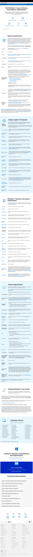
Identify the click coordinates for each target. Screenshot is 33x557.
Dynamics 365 (2, 541)
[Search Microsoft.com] (3, 1)
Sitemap (2, 554)
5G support (3, 206)
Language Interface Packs (14, 441)
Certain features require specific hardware (7, 109)
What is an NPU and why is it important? (10, 488)
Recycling (23, 554)
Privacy (9, 554)
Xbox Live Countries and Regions (13, 274)
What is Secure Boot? (6, 496)
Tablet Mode (4, 338)
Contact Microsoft (5, 554)
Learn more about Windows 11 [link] (12, 20)
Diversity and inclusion (24, 545)
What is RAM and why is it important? (9, 486)
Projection (3, 237)
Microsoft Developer (14, 540)
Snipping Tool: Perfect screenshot (4, 183)
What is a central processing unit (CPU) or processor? (12, 483)
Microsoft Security (3, 540)
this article (25, 363)
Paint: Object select (4, 156)
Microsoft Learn (13, 541)
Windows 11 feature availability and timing (23, 111)
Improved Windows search (4, 140)
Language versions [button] (5, 28)
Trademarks (16, 554)
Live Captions (4, 144)
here (18, 12)
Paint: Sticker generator (4, 160)
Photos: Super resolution (4, 175)
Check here (23, 60)
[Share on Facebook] (29, 522)
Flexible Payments (13, 535)
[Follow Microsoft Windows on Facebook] (9, 522)
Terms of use (12, 554)
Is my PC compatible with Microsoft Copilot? (11, 503)
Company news (24, 541)
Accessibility (23, 546)
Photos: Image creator (4, 164)
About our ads (26, 554)
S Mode (3, 322)
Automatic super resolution (4, 133)
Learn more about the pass (21, 276)
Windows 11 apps (3, 535)
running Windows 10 (16, 45)
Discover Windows (3, 2)
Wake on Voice (4, 254)
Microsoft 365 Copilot (3, 546)
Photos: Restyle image (4, 171)
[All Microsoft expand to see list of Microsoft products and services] (1, 1)
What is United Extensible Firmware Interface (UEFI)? (12, 491)
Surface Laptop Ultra (3, 528)
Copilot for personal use (3, 532)
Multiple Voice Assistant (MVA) (4, 227)
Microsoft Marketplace (14, 545)
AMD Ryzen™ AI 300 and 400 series (15, 78)
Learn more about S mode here (16, 102)
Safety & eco (19, 554)
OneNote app (27, 316)
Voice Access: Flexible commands (4, 186)
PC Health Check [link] (25, 25)
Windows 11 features (12, 202)
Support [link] (18, 25)
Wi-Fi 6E (3, 257)
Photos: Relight (4, 167)
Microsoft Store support (14, 528)
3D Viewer (3, 381)
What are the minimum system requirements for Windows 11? (14, 480)
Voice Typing (4, 251)
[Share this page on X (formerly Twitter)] (31, 522)
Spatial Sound (4, 243)
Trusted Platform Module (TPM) (13, 60)
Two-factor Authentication (4, 249)
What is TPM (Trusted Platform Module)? (10, 493)
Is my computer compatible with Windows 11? (11, 498)
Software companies (14, 546)
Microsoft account (16, 100)
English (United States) (4, 550)
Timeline (3, 349)
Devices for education (24, 527)
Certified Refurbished (14, 532)
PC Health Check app (14, 42)
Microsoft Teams (4, 224)
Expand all (27, 478)
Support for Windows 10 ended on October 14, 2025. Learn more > (16, 4)
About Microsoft (24, 540)
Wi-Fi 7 (3, 260)
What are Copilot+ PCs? (6, 501)
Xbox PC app (4, 275)
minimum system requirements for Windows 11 (20, 74)
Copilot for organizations (3, 531)
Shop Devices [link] (23, 20)
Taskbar (3, 344)
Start (2, 333)
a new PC (24, 39)
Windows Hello (4, 264)
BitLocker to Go (4, 211)
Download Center (13, 527)
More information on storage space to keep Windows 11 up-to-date (19, 55)
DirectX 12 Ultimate (3, 222)
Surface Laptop (2, 527)
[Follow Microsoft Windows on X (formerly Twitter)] (10, 522)
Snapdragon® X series (13, 80)
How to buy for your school (25, 531)
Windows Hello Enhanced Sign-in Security (21, 177)
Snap (2, 240)
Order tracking (13, 531)
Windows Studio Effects (4, 190)
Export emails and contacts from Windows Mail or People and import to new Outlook (20, 299)
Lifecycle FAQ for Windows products (9, 402)
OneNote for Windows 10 (4, 317)
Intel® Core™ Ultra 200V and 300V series (16, 79)
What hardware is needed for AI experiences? (11, 506)
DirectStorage (4, 218)
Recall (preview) (4, 178)
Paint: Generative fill (4, 152)
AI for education (24, 535)
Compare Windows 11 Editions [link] (9, 25)
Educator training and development (26, 532)
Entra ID (13, 160)
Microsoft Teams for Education (25, 528)
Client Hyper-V (4, 215)
